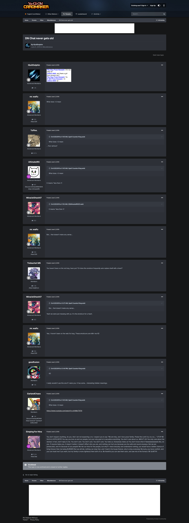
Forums (68, 14)
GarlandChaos (34, 393)
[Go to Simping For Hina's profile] (34, 442)
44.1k (35, 153)
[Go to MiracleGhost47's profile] (34, 208)
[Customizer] (159, 5)
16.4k (35, 454)
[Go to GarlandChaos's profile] (34, 404)
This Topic (156, 14)
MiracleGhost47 (34, 198)
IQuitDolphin (38, 44)
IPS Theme (26, 518)
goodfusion (34, 362)
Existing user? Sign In (139, 5)
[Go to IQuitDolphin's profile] (27, 45)
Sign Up (153, 5)
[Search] (164, 14)
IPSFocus (35, 518)
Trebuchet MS (34, 263)
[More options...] (162, 65)
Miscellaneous (48, 47)
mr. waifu (34, 96)
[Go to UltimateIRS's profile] (34, 172)
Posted (53, 65)
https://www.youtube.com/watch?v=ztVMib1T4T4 (64, 411)
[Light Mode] (164, 5)
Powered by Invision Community (156, 519)
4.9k (34, 286)
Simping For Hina (34, 432)
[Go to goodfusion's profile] (34, 372)
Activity (96, 14)
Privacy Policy (34, 520)
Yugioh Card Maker (33, 14)
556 (34, 119)
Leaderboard (82, 14)
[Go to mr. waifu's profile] (34, 107)
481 (34, 185)
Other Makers (52, 14)
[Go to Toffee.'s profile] (34, 141)
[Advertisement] (94, 28)
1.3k (34, 88)
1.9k (34, 385)
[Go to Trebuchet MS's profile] (34, 273)
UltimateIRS (34, 162)
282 (34, 220)
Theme (25, 520)
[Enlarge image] (59, 75)
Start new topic (158, 55)
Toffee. (34, 130)
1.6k (34, 416)
